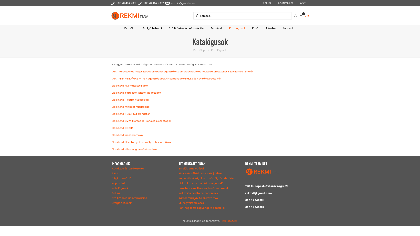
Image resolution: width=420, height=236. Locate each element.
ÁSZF (115, 173)
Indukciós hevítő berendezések (198, 193)
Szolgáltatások (122, 203)
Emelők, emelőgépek (191, 168)
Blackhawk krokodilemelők (127, 135)
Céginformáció (121, 178)
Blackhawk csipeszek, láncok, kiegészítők (136, 92)
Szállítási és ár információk (129, 198)
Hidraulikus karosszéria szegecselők (202, 183)
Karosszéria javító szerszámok (198, 198)
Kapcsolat (118, 183)
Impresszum (229, 221)
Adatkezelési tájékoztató (128, 168)
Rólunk (116, 193)
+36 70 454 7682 (154, 3)
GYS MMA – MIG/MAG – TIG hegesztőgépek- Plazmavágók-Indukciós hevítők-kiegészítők (166, 78)
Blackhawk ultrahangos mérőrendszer (135, 149)
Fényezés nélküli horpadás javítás (200, 173)
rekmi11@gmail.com (183, 3)
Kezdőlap (199, 50)
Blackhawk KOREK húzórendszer (131, 114)
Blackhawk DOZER (122, 128)
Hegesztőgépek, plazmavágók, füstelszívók (206, 178)
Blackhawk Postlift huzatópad (130, 99)
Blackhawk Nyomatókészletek (130, 85)
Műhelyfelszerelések (191, 203)
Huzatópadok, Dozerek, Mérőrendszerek (204, 188)
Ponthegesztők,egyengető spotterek (202, 208)
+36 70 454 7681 (126, 3)
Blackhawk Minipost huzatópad (130, 106)
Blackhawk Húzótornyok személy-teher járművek (141, 142)
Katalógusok (120, 188)
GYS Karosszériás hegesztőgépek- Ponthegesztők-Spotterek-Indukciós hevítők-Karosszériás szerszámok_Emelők (182, 71)
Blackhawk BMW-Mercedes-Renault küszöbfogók (141, 121)
